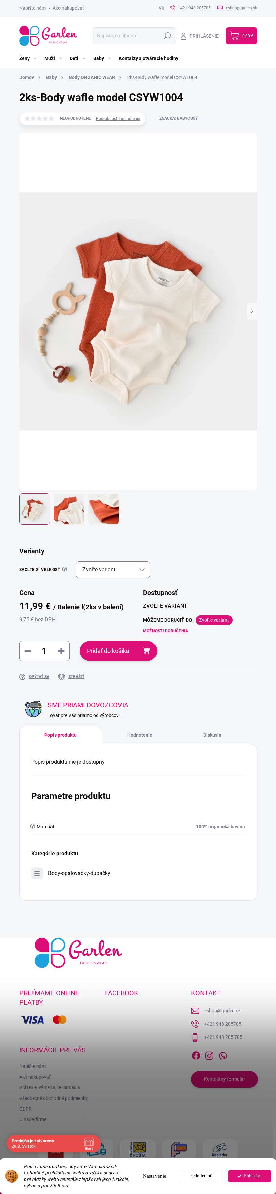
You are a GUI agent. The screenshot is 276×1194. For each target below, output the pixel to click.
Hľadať (167, 35)
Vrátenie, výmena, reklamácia (49, 1087)
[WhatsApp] (223, 1054)
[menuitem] (28, 58)
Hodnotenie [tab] (139, 735)
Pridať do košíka (108, 650)
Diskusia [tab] (212, 735)
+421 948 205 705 (223, 1037)
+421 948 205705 (222, 1024)
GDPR (25, 1109)
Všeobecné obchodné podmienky (53, 1098)
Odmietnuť (201, 1175)
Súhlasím (253, 1175)
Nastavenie (154, 1176)
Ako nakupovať (68, 8)
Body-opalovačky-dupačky (79, 873)
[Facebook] (196, 1054)
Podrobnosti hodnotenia (118, 118)
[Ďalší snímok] (252, 311)
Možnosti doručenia (165, 631)
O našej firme (32, 1119)
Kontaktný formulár (224, 1079)
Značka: (178, 118)
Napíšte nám (32, 8)
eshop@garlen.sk (222, 1010)
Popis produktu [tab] (60, 735)
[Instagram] (209, 1054)
